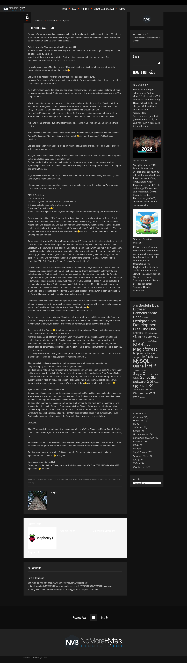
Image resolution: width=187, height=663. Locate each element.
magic (147, 345)
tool (146, 390)
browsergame (145, 313)
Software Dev (140, 455)
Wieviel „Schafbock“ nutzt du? (144, 240)
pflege (80, 479)
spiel (142, 386)
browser (139, 309)
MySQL (141, 361)
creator (145, 318)
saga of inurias (145, 373)
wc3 (152, 393)
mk (150, 357)
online (138, 366)
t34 (114, 479)
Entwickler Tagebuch (143, 437)
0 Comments (51, 20)
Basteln (145, 305)
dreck (50, 479)
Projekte (137, 441)
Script (145, 377)
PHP (150, 365)
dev (153, 321)
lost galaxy (151, 341)
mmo (156, 358)
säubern (94, 479)
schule (136, 378)
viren (118, 479)
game (139, 336)
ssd (106, 479)
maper (143, 353)
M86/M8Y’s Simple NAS (104, 531)
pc (76, 479)
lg (142, 340)
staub (110, 479)
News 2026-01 (140, 160)
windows (142, 397)
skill (154, 377)
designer (141, 321)
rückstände (87, 479)
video (152, 390)
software (101, 479)
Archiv (136, 479)
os (73, 479)
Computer (40, 479)
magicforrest (145, 349)
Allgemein (65, 20)
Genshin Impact (141, 434)
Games (136, 430)
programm (136, 370)
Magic (39, 20)
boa (155, 305)
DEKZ (136, 444)
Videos (136, 463)
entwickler (138, 333)
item (136, 340)
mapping (137, 357)
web (136, 397)
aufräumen (31, 479)
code (137, 317)
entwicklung (151, 333)
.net (135, 305)
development (145, 325)
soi (150, 381)
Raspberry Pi (34, 552)
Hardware (56, 479)
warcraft (139, 393)
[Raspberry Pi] (42, 538)
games (151, 337)
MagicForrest (140, 452)
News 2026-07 (140, 85)
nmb (70, 479)
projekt (143, 370)
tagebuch (138, 389)
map (136, 353)
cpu (45, 479)
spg (135, 386)
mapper (151, 353)
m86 (66, 479)
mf (144, 357)
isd (158, 337)
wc (147, 394)
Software (137, 427)
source (157, 382)
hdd (62, 479)
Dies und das (144, 329)
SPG (135, 459)
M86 (135, 448)
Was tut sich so (67, 531)
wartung (31, 482)
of (151, 362)
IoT (134, 423)
